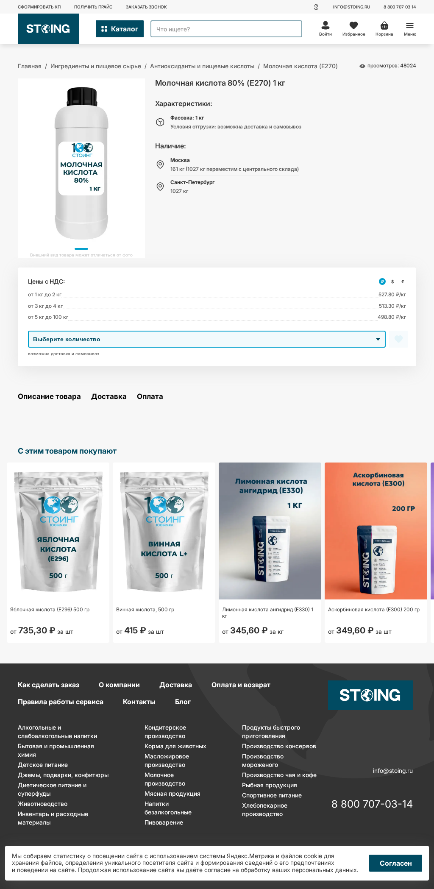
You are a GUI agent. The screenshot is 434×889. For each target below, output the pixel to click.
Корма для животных (175, 746)
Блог (183, 701)
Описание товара (49, 397)
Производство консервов (279, 746)
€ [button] (402, 281)
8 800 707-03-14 (372, 804)
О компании (119, 684)
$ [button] (392, 281)
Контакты (139, 701)
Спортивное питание (272, 795)
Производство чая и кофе (279, 774)
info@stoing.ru (351, 6)
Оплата (150, 397)
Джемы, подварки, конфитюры (63, 774)
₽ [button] (382, 281)
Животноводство (42, 803)
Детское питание (43, 764)
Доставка (109, 397)
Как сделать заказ (48, 684)
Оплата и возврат (240, 684)
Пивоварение (164, 822)
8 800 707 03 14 (400, 6)
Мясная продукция (172, 793)
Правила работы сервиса (60, 701)
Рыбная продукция (269, 785)
